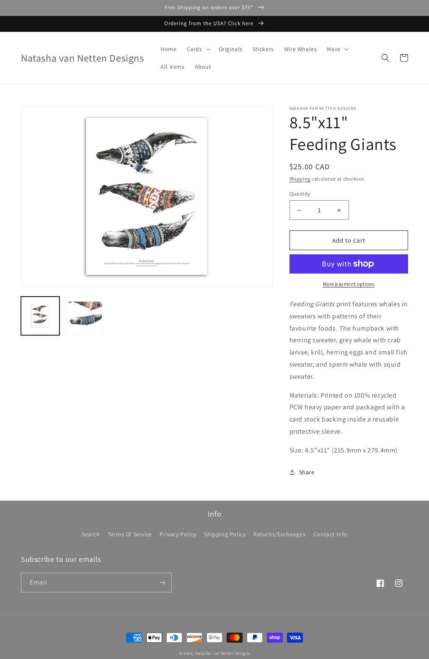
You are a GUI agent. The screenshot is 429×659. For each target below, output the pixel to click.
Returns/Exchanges (279, 534)
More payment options (349, 284)
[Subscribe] (162, 582)
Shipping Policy (225, 534)
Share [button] (307, 472)
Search (91, 534)
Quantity (299, 193)
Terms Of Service (130, 534)
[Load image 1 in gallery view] (40, 316)
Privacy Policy (178, 534)
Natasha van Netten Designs (222, 653)
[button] (198, 49)
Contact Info (330, 534)
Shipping (300, 179)
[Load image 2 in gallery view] (83, 316)
